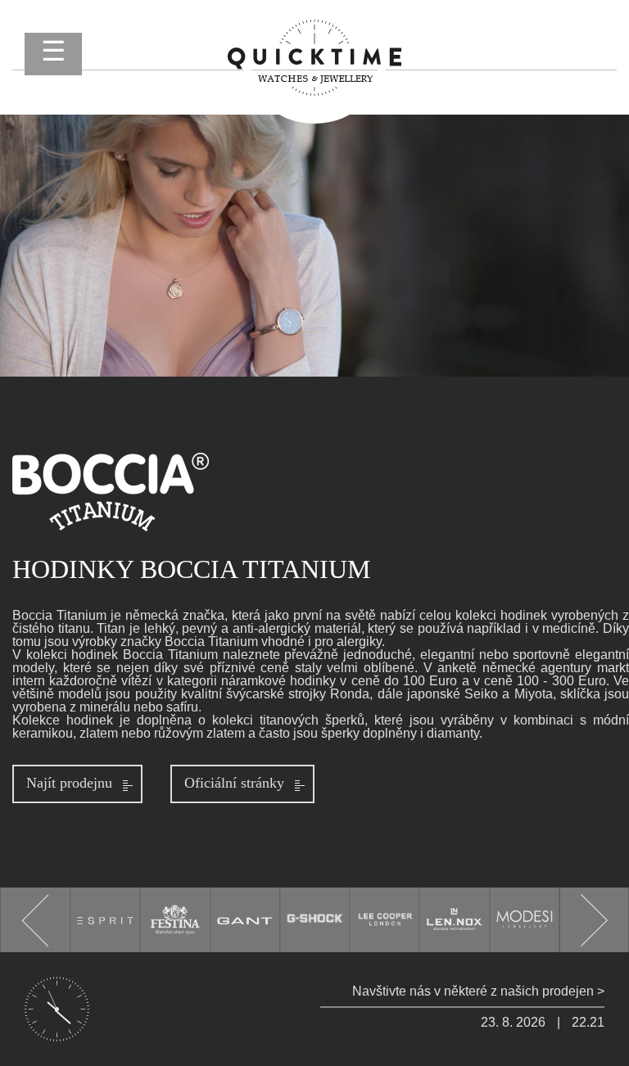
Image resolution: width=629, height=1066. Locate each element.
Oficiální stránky (234, 783)
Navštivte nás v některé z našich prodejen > (478, 991)
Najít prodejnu (69, 783)
